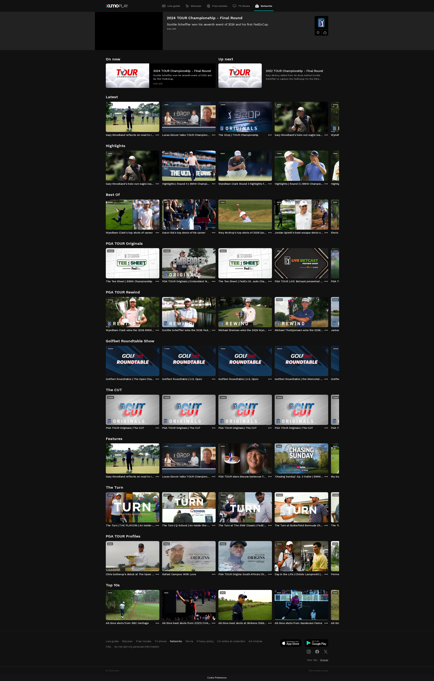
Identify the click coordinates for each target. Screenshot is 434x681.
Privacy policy (205, 641)
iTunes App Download (291, 644)
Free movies (219, 6)
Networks (266, 6)
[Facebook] (317, 651)
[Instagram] (308, 651)
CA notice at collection (231, 641)
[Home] (117, 5)
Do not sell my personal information (136, 646)
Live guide (173, 6)
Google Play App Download (316, 644)
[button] (161, 75)
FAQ (108, 646)
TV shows (244, 6)
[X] (325, 651)
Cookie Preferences (217, 677)
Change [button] (324, 660)
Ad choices (255, 641)
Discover (196, 6)
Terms (189, 641)
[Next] (328, 116)
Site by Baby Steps (318, 670)
